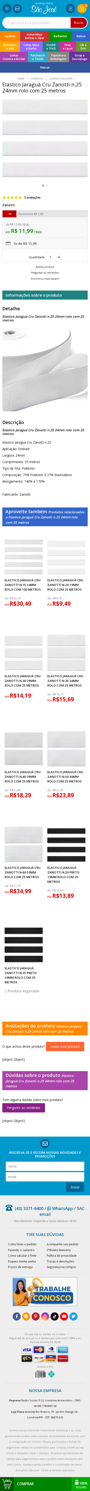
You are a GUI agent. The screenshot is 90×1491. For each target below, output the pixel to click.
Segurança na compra (61, 1267)
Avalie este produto (65, 1046)
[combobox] (45, 23)
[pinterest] (36, 1316)
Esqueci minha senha (22, 1261)
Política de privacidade (62, 1255)
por (7, 604)
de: (7, 598)
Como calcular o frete (22, 1255)
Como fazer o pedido (22, 1244)
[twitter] (73, 1316)
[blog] (26, 1316)
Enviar (75, 1187)
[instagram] (45, 1316)
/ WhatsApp (58, 1208)
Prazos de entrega (20, 1267)
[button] (43, 185)
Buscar (79, 23)
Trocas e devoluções (60, 1261)
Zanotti (8, 205)
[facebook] (17, 1316)
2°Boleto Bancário (59, 1250)
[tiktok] (55, 1316)
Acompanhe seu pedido (62, 1244)
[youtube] (64, 1316)
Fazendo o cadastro (21, 1250)
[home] (44, 12)
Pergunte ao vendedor (23, 1107)
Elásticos (37, 78)
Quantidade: (37, 257)
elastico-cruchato (61, 78)
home (21, 78)
